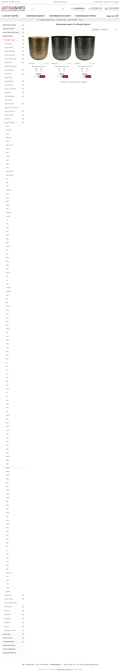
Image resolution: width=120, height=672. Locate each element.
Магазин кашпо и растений (64, 669)
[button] (42, 76)
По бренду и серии (61, 19)
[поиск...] (63, 9)
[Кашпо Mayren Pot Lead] (61, 48)
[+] (38, 76)
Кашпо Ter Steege (72, 19)
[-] (38, 77)
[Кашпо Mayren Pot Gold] (38, 48)
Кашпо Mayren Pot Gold (39, 66)
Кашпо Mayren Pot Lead (62, 66)
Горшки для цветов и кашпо (47, 19)
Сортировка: (95, 29)
